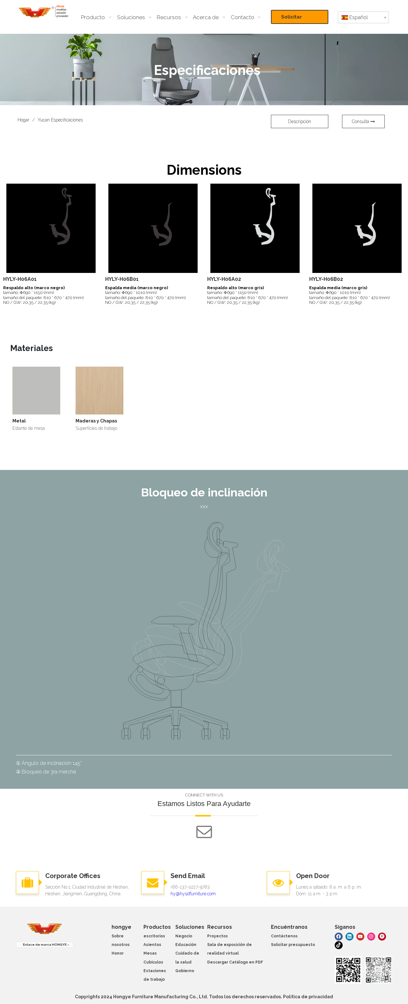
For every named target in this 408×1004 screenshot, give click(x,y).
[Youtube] (360, 936)
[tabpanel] (36, 399)
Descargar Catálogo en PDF (235, 962)
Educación (185, 944)
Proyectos (217, 936)
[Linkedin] (349, 936)
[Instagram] (371, 936)
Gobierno (184, 971)
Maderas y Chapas (96, 420)
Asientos (152, 944)
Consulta (361, 121)
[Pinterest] (382, 936)
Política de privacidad (308, 996)
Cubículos (153, 962)
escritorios (154, 936)
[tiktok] (339, 945)
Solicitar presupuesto (297, 19)
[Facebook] (339, 936)
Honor (118, 953)
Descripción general (299, 123)
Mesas (150, 953)
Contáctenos (284, 936)
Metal (19, 420)
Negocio (183, 936)
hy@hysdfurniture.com (193, 893)
